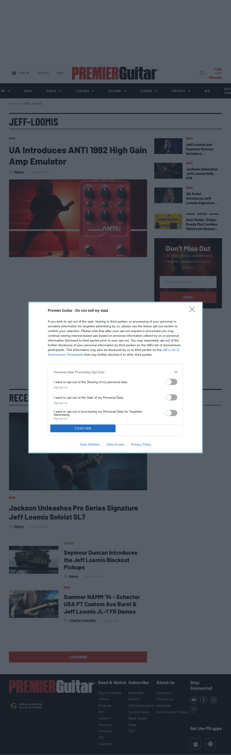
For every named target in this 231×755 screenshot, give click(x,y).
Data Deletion (90, 444)
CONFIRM (83, 428)
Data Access (115, 444)
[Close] (193, 311)
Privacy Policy (141, 444)
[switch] (171, 382)
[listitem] (115, 372)
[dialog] (115, 377)
